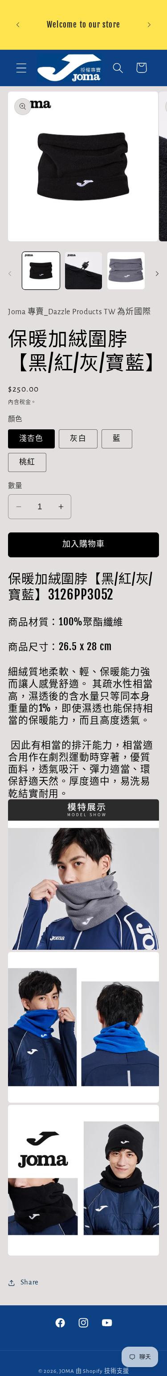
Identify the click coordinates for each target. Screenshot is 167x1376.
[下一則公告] (149, 24)
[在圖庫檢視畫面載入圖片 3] (126, 270)
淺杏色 (31, 438)
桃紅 (27, 462)
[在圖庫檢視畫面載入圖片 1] (41, 270)
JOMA (66, 1371)
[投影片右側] (157, 273)
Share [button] (29, 1282)
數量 (15, 486)
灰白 (78, 438)
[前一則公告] (18, 24)
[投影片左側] (10, 273)
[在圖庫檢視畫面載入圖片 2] (83, 270)
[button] (21, 68)
